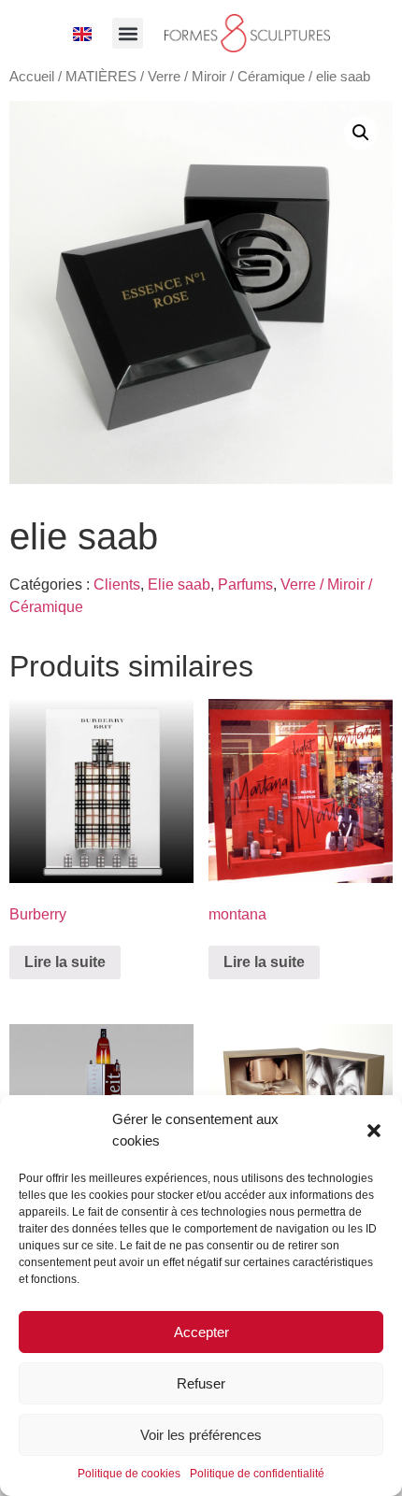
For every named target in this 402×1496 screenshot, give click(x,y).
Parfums (245, 584)
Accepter (201, 1332)
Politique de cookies (129, 1473)
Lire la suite (65, 962)
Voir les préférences (201, 1435)
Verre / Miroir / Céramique (226, 76)
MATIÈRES (100, 76)
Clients (116, 584)
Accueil (31, 76)
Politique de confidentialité (257, 1473)
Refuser (201, 1383)
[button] (374, 1130)
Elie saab (179, 584)
